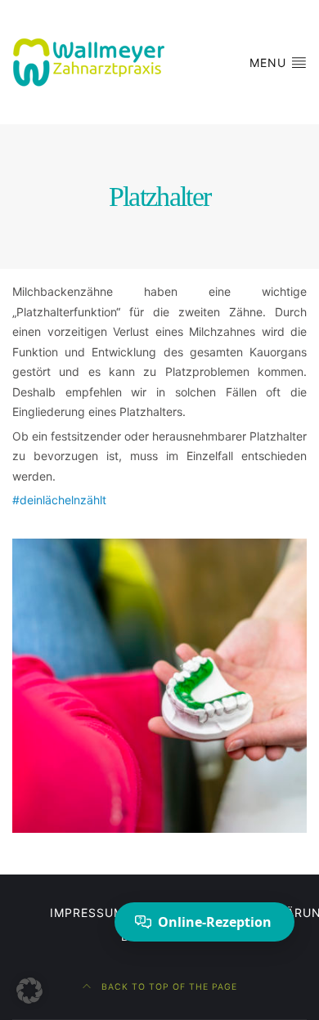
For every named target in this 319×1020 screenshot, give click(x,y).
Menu (269, 62)
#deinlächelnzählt (59, 500)
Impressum (87, 912)
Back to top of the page (167, 987)
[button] (29, 990)
